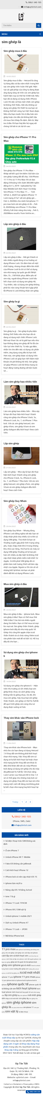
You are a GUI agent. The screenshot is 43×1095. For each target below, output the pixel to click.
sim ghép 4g (24, 998)
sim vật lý (11, 1011)
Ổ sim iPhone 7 (12, 850)
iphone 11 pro (7, 977)
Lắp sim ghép (11, 443)
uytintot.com (22, 1077)
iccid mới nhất (30, 972)
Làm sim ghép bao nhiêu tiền (20, 381)
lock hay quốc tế (24, 992)
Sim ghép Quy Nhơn (15, 501)
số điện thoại (23, 1012)
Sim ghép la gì (12, 301)
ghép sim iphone (11, 965)
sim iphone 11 (28, 1007)
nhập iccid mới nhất (12, 998)
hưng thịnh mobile (7, 969)
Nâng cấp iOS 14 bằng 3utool (18, 890)
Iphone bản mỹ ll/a (13, 883)
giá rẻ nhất (26, 965)
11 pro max (8, 949)
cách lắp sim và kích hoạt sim (15, 955)
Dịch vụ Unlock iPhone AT (17, 922)
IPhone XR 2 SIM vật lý (15, 909)
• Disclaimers (17, 1084)
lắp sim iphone (22, 995)
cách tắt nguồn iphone (31, 959)
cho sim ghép (9, 953)
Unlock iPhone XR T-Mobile (17, 857)
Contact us (8, 1084)
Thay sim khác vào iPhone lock (21, 717)
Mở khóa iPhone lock (14, 936)
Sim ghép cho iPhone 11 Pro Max (20, 139)
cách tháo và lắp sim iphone (15, 959)
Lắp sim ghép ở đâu (15, 224)
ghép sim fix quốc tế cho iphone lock (24, 962)
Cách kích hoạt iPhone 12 (16, 870)
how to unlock (35, 965)
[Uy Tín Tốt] (21, 16)
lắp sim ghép (11, 995)
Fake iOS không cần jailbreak (18, 863)
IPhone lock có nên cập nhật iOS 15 (21, 877)
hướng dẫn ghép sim (21, 969)
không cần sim (10, 988)
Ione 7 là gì (10, 896)
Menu (4, 34)
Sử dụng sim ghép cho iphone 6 (21, 654)
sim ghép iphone (19, 1002)
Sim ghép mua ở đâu (15, 51)
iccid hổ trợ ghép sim (12, 973)
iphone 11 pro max (24, 976)
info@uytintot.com (32, 7)
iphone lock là (22, 980)
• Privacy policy (27, 1084)
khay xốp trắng (11, 1050)
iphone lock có (12, 980)
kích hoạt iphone (26, 988)
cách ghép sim (19, 953)
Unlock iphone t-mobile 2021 (18, 916)
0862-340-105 (34, 2)
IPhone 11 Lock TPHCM (16, 903)
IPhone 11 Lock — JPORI (16, 929)
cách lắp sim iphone (31, 953)
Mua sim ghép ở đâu (15, 584)
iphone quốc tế (17, 984)
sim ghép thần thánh (17, 1007)
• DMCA (36, 1084)
